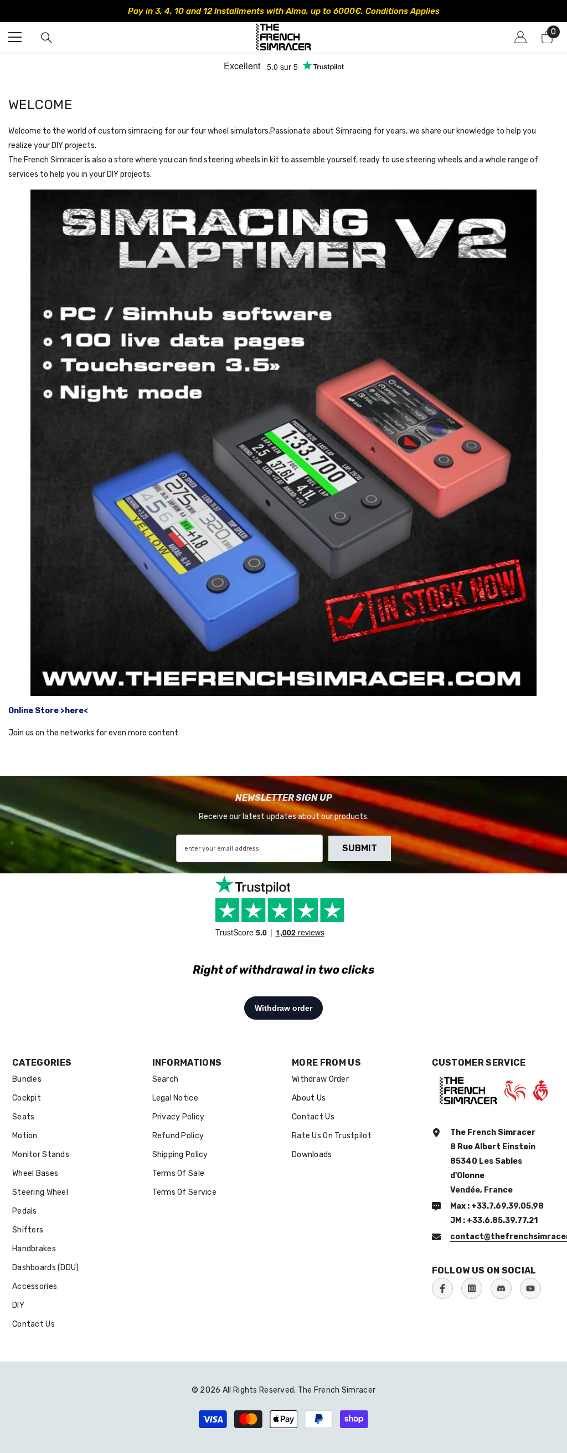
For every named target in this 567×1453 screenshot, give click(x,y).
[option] (283, 11)
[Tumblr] (501, 1288)
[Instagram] (471, 1288)
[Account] (520, 37)
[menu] (15, 37)
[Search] (46, 37)
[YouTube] (530, 1288)
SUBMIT (359, 848)
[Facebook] (442, 1288)
